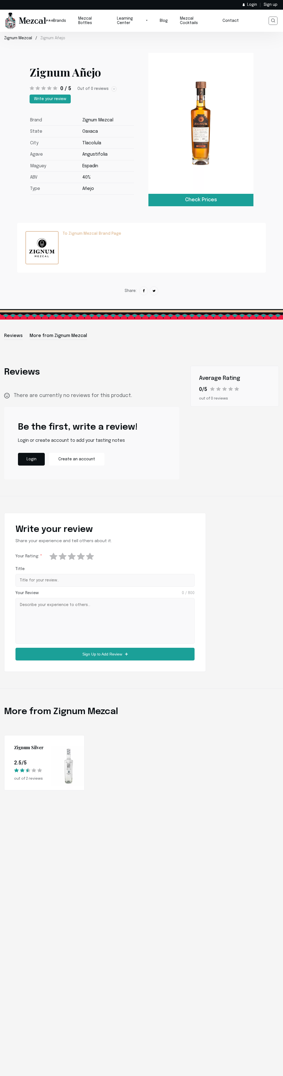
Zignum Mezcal (18, 38)
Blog (164, 21)
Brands (59, 21)
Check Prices (201, 199)
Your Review (27, 593)
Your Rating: (28, 556)
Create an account (76, 459)
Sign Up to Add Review (102, 654)
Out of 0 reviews (93, 89)
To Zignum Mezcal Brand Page (92, 234)
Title (20, 569)
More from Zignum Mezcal (58, 335)
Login (252, 5)
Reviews (13, 335)
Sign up (270, 5)
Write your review (50, 99)
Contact (230, 21)
